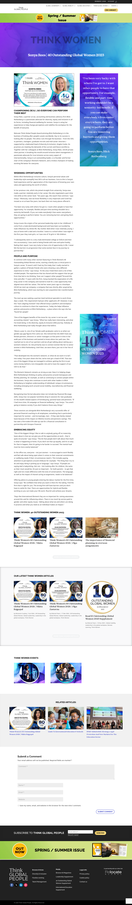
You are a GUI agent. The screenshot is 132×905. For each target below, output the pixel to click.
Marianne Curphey (21, 613)
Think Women (29, 618)
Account (111, 1)
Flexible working (38, 878)
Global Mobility (68, 5)
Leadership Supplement (64, 877)
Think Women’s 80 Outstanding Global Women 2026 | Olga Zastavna (66, 543)
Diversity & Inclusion (39, 874)
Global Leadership (52, 5)
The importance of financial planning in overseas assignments (100, 543)
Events (114, 5)
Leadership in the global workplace (96, 625)
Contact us (83, 882)
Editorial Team (55, 613)
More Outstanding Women (66, 557)
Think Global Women (101, 5)
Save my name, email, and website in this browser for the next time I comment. (50, 805)
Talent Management (39, 882)
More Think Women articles (66, 636)
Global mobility (110, 623)
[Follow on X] (16, 885)
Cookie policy (84, 878)
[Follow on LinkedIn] (21, 885)
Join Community (110, 10)
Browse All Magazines (63, 873)
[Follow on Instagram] (25, 885)
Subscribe (100, 833)
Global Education (83, 5)
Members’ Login (100, 1)
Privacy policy (84, 874)
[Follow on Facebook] (11, 885)
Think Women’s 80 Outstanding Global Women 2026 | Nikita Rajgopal (30, 543)
